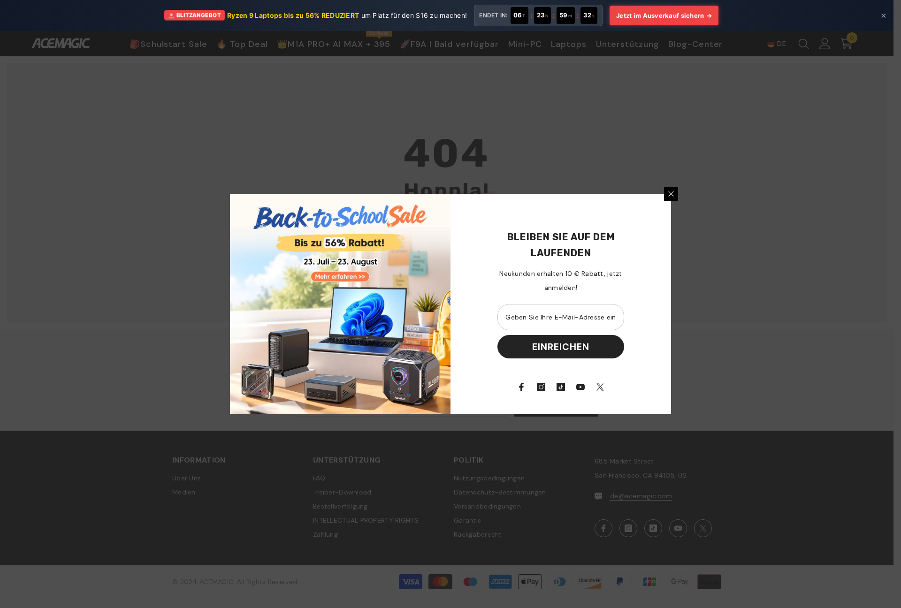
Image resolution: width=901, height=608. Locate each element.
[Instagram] (541, 387)
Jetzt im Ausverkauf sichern (664, 15)
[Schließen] (671, 194)
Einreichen (560, 347)
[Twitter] (600, 387)
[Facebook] (521, 387)
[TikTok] (561, 387)
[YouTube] (580, 387)
